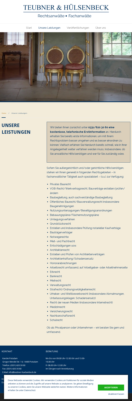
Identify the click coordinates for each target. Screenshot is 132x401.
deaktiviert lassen (116, 394)
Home (4, 113)
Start (29, 27)
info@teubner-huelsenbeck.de (22, 372)
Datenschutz (30, 390)
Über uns (100, 27)
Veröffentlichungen (78, 27)
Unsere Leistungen (49, 27)
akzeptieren (111, 387)
